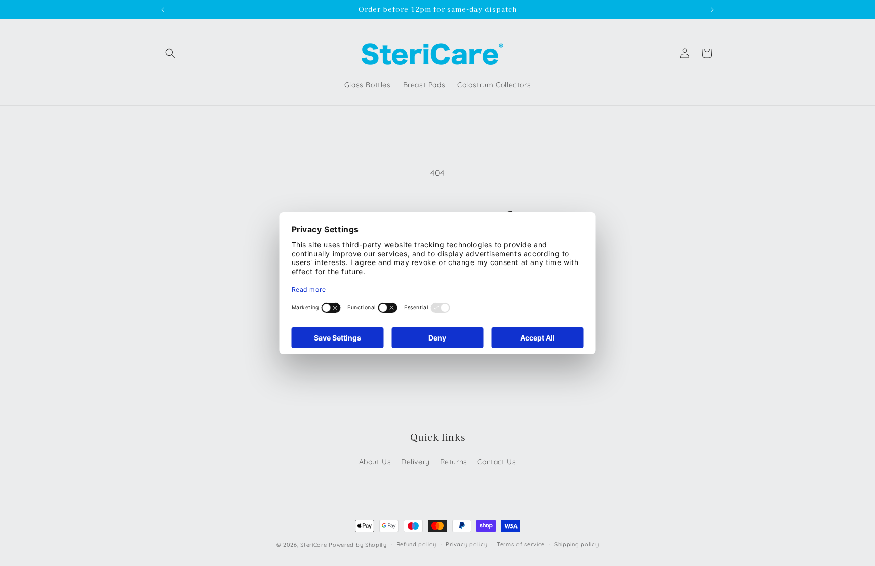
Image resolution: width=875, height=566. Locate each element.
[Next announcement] (712, 9)
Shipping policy (576, 544)
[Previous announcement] (162, 9)
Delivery (415, 461)
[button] (170, 53)
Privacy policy (466, 544)
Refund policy (416, 544)
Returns (453, 461)
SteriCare (313, 544)
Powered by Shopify (358, 544)
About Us (375, 461)
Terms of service (521, 544)
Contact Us (496, 461)
